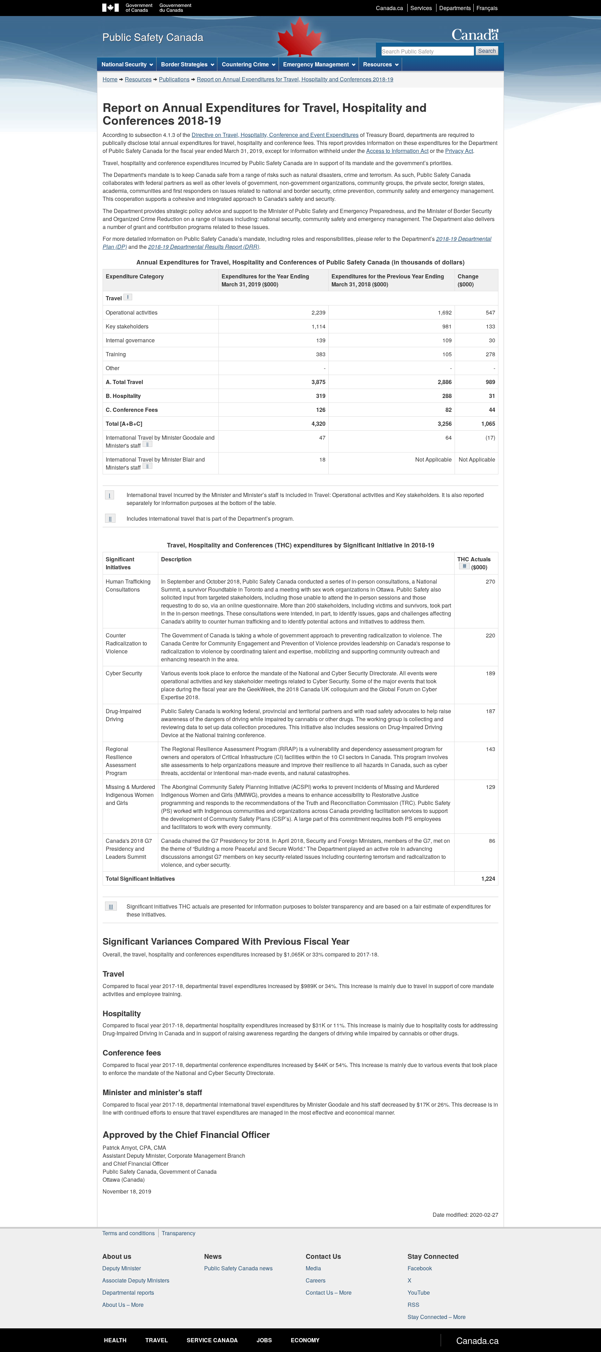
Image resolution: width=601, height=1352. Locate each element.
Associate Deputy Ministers (135, 1280)
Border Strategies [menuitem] (184, 64)
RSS (413, 1305)
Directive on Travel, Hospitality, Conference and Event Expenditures (275, 135)
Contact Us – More (329, 1292)
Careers (316, 1280)
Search (487, 51)
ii (149, 444)
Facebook (420, 1268)
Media (313, 1268)
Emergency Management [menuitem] (316, 64)
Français (487, 8)
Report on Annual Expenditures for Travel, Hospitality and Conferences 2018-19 (295, 79)
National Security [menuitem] (124, 64)
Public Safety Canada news (238, 1268)
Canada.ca (389, 8)
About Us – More (123, 1305)
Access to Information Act (397, 151)
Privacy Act (459, 151)
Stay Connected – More (437, 1317)
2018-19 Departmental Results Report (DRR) (203, 247)
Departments (455, 8)
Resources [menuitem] (377, 64)
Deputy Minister (121, 1268)
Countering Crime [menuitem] (245, 64)
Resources (138, 79)
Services (421, 8)
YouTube (419, 1292)
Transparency (178, 1233)
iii (466, 566)
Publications (174, 79)
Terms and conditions (128, 1233)
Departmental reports (128, 1292)
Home (110, 79)
